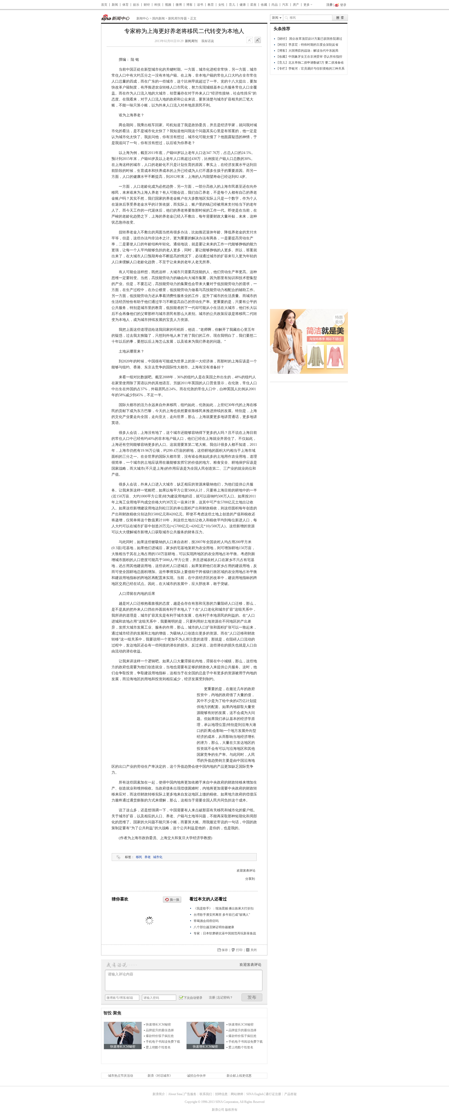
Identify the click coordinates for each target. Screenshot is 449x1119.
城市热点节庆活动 (120, 1075)
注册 (329, 4)
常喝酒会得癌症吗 (206, 921)
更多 (306, 4)
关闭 (253, 950)
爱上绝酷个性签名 (158, 1047)
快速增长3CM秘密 (158, 1024)
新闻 (115, 4)
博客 (189, 4)
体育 (125, 4)
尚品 (275, 4)
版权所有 (231, 1109)
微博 (179, 4)
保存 (225, 950)
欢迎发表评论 (246, 870)
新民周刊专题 (177, 18)
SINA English (255, 1094)
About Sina (175, 1094)
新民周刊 (191, 41)
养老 (147, 857)
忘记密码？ (225, 997)
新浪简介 (159, 1094)
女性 (221, 4)
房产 (296, 4)
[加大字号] (258, 40)
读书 (200, 4)
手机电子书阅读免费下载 (163, 1041)
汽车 (285, 4)
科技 (157, 4)
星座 (253, 4)
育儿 (232, 4)
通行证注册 (273, 1094)
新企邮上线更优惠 (239, 1075)
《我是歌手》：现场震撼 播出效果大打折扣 (224, 908)
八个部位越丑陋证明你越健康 (214, 927)
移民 (139, 857)
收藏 (264, 4)
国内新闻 (158, 18)
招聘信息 (221, 1094)
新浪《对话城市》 (160, 1075)
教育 (211, 4)
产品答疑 (290, 1094)
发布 (252, 997)
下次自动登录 (193, 998)
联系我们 (206, 1094)
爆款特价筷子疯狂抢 (160, 1036)
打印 (239, 950)
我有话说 (207, 41)
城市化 (157, 857)
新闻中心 (142, 18)
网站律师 (237, 1094)
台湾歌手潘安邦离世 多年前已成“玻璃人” (222, 914)
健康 (243, 4)
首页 (104, 4)
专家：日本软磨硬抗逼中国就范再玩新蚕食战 (225, 933)
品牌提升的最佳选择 (160, 1030)
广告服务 (190, 1094)
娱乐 (136, 4)
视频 (168, 4)
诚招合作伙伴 (196, 1075)
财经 (147, 4)
